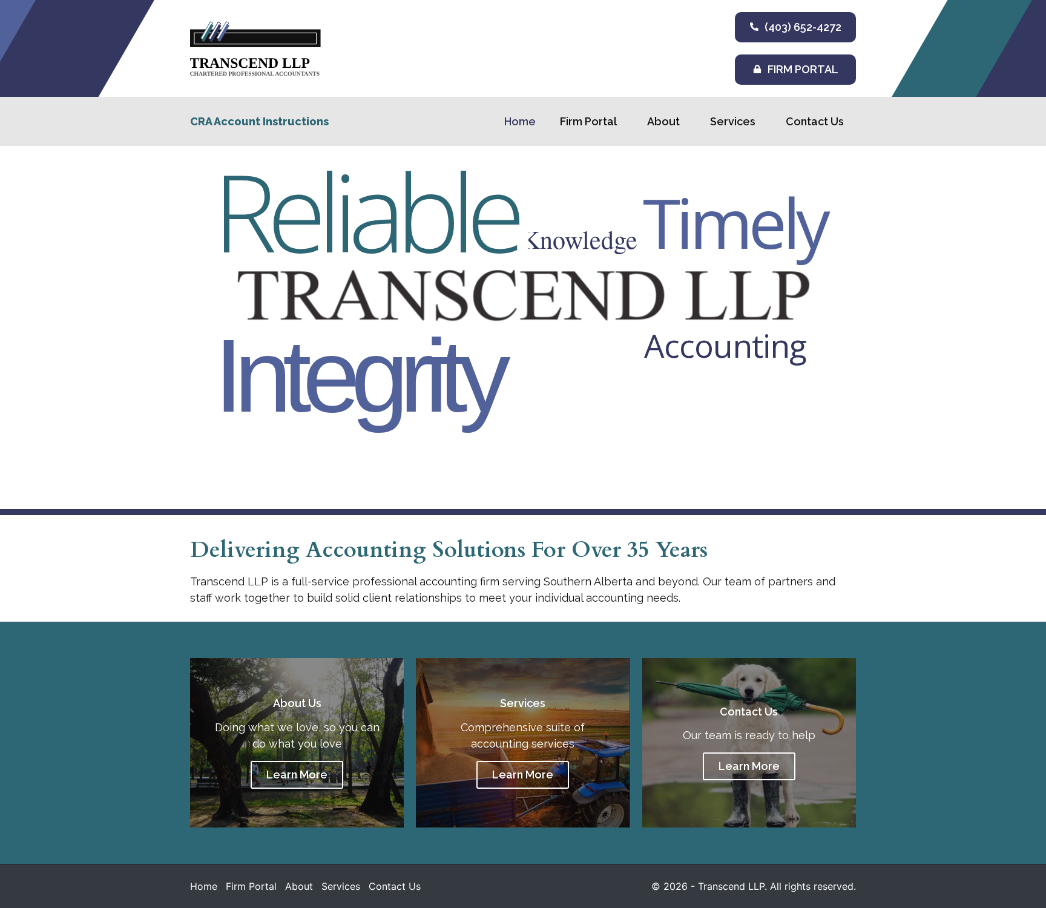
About (663, 121)
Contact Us (815, 121)
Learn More (296, 774)
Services (732, 121)
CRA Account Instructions (259, 121)
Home (520, 121)
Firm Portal (588, 121)
